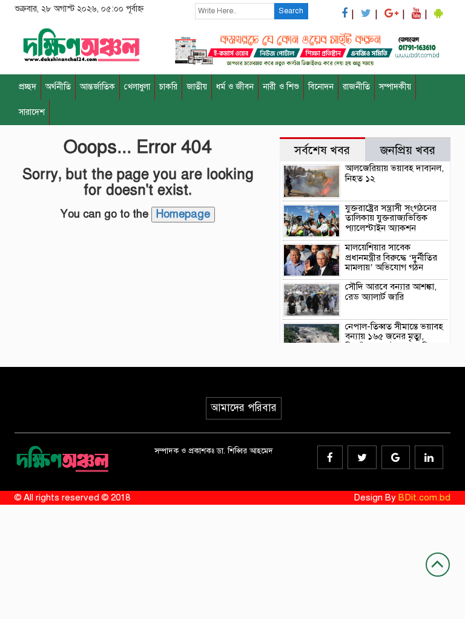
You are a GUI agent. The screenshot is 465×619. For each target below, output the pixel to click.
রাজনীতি (356, 87)
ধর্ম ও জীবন (235, 87)
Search (291, 11)
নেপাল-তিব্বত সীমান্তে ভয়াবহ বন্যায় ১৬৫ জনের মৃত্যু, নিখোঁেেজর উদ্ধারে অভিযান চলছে (394, 341)
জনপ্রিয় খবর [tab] (407, 150)
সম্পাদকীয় (395, 87)
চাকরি (168, 87)
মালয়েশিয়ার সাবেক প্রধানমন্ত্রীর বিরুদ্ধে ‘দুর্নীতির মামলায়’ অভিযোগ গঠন (391, 257)
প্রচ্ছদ (27, 87)
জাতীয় (196, 87)
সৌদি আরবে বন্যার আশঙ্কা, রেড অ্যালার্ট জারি (391, 291)
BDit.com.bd (424, 497)
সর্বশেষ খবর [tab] (322, 150)
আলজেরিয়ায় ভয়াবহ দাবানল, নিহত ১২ (394, 173)
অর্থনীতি (58, 87)
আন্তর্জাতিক (97, 87)
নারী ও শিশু (281, 87)
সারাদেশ (32, 112)
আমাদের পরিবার (244, 407)
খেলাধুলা (137, 87)
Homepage (183, 214)
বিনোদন (321, 87)
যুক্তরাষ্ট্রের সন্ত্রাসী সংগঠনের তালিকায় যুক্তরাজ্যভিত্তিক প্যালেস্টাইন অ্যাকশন (391, 218)
